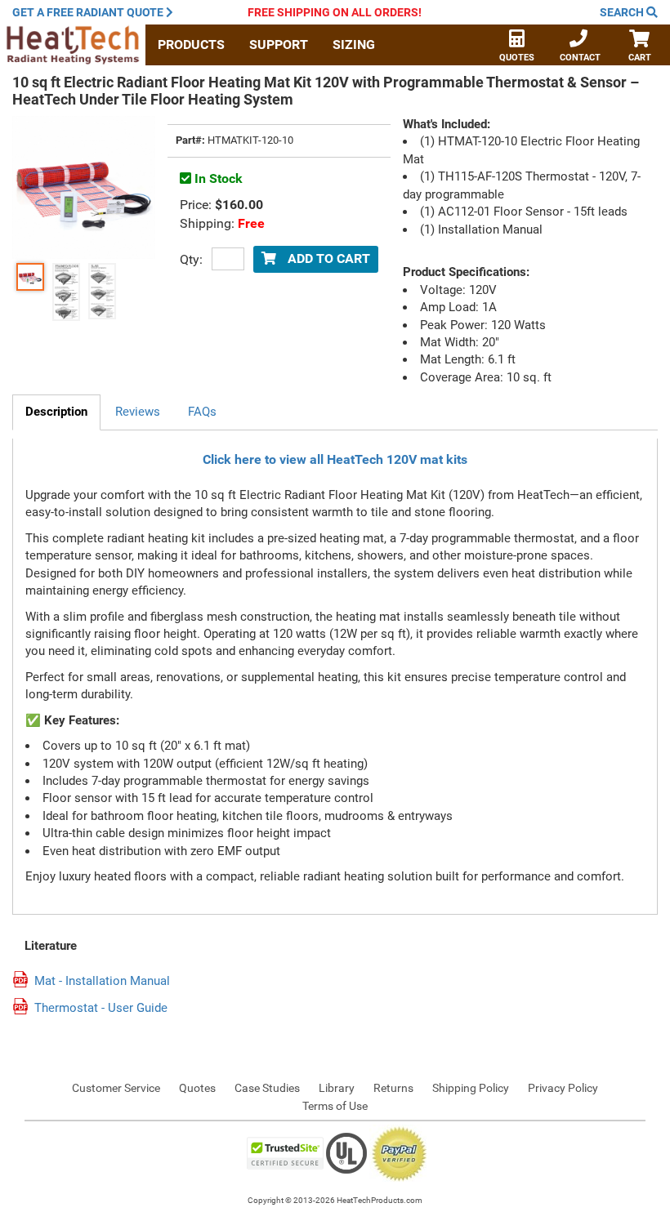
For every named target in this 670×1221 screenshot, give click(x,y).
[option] (30, 277)
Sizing (354, 44)
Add (327, 258)
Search (623, 12)
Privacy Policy (563, 1087)
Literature (51, 946)
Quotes (516, 57)
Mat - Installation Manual (102, 981)
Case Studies (267, 1087)
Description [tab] (56, 411)
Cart (639, 57)
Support (278, 44)
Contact (580, 57)
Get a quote (87, 12)
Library (337, 1087)
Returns (393, 1087)
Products (191, 44)
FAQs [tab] (202, 411)
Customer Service (116, 1087)
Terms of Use (335, 1105)
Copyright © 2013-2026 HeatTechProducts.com (335, 1200)
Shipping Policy (470, 1087)
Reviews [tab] (137, 411)
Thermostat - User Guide (101, 1008)
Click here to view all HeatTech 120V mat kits (335, 459)
